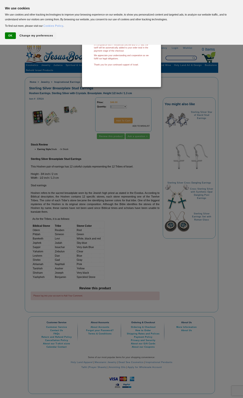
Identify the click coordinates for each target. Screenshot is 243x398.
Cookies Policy (53, 25)
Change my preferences (36, 35)
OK (10, 35)
